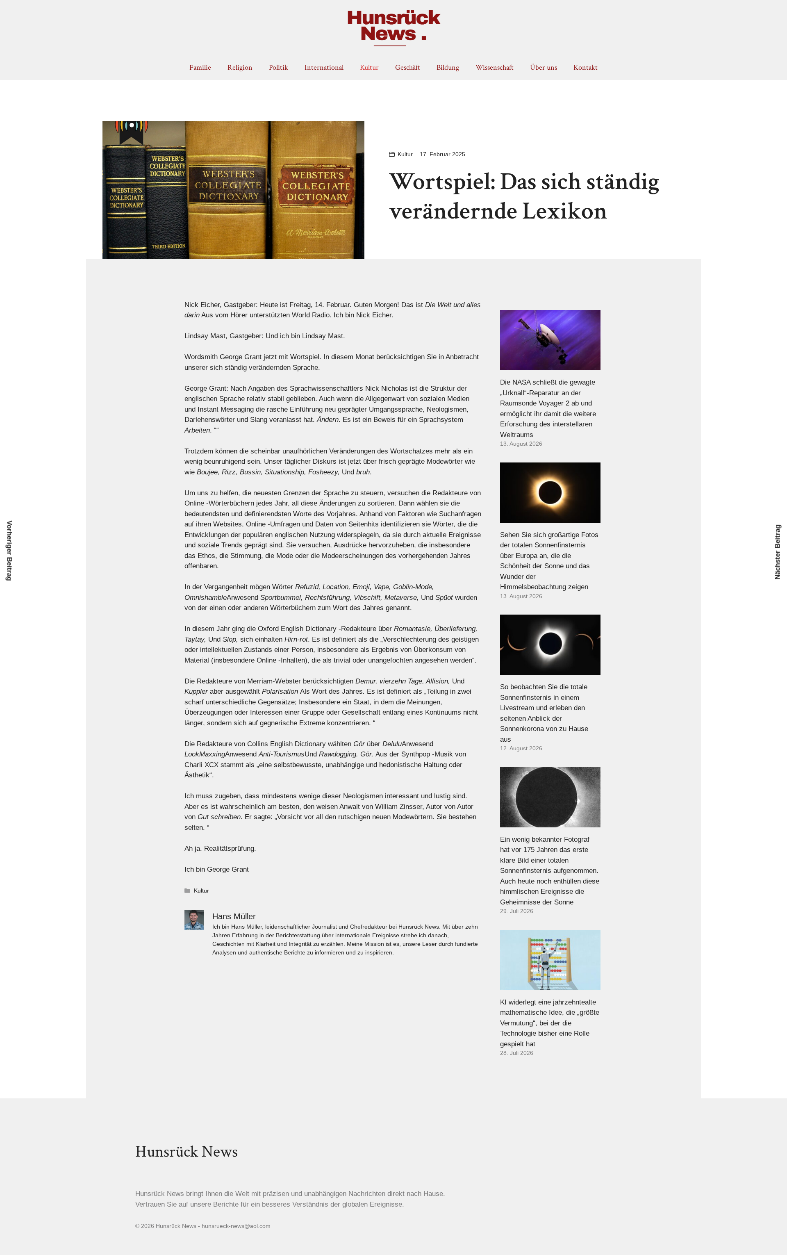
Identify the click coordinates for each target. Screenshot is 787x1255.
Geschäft (407, 67)
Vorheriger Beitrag (10, 551)
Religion (239, 67)
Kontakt (585, 67)
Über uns (543, 67)
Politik (278, 67)
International (324, 67)
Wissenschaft (494, 67)
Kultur (369, 67)
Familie (200, 67)
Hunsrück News (186, 1151)
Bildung (448, 67)
